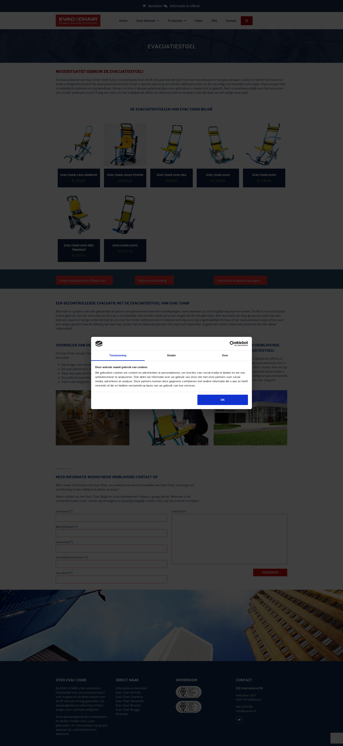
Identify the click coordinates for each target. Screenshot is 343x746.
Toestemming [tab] (117, 355)
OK (223, 399)
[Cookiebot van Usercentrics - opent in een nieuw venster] (232, 343)
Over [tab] (225, 355)
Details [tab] (171, 355)
